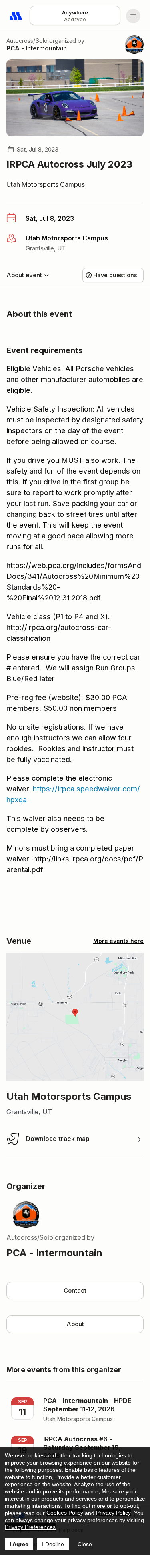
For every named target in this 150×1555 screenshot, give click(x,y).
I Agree (19, 1544)
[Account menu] (133, 16)
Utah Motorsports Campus (45, 184)
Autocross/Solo (27, 40)
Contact (75, 1290)
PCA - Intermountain (36, 48)
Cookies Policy (64, 1512)
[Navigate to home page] (16, 16)
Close (85, 1544)
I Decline (53, 1544)
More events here (118, 940)
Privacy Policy (113, 1512)
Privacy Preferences (30, 1527)
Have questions (115, 275)
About (75, 1324)
